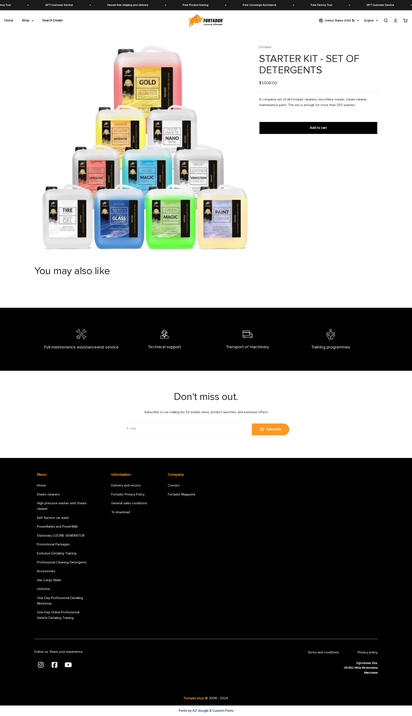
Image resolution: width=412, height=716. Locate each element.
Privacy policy (368, 652)
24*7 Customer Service (44, 5)
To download (120, 512)
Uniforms (43, 589)
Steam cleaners (48, 494)
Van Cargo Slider (49, 580)
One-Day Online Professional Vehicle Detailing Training (58, 615)
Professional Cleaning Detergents (62, 562)
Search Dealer (52, 20)
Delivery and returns (126, 485)
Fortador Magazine (181, 494)
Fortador (265, 47)
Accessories (46, 571)
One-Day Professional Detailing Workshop (60, 600)
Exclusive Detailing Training (56, 553)
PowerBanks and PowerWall (57, 526)
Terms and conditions (323, 652)
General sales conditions (129, 503)
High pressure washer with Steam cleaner (62, 505)
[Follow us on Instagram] (41, 664)
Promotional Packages (53, 544)
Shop (25, 20)
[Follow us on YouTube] (68, 664)
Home (8, 20)
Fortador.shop (194, 698)
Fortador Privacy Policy (128, 494)
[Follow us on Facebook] (55, 664)
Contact (174, 485)
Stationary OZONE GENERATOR (61, 535)
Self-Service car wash (53, 517)
